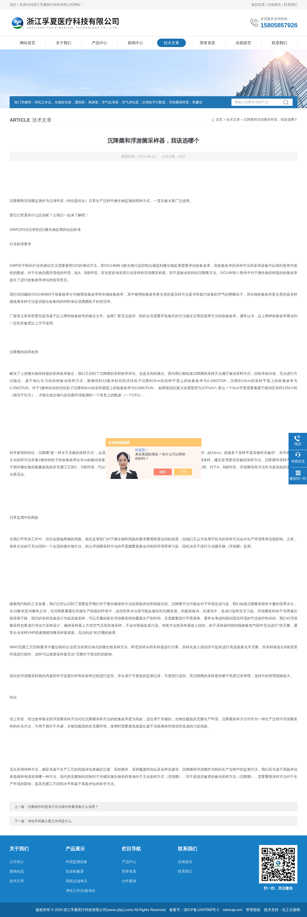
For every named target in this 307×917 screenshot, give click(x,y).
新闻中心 (135, 43)
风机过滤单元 (76, 881)
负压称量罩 (75, 871)
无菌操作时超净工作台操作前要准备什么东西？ (63, 807)
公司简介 (17, 862)
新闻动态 (17, 871)
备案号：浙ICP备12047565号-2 (194, 910)
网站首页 (27, 43)
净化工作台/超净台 (80, 890)
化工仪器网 (291, 910)
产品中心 (99, 43)
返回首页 (258, 4)
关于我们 (63, 43)
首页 (219, 119)
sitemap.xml (232, 910)
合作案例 (129, 881)
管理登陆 (253, 910)
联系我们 (290, 4)
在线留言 (274, 4)
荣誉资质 (207, 43)
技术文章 (171, 43)
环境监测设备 (76, 862)
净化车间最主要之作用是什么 (49, 821)
